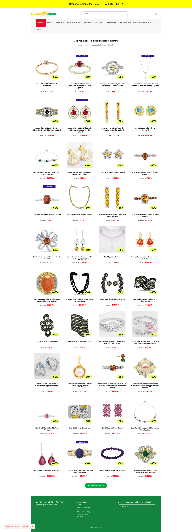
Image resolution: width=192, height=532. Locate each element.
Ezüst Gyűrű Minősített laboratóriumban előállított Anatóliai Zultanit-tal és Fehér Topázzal (112, 386)
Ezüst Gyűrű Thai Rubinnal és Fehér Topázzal (47, 429)
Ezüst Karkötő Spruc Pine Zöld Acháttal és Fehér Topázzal (47, 173)
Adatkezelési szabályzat (84, 512)
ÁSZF (78, 509)
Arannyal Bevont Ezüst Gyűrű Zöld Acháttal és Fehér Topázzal (145, 471)
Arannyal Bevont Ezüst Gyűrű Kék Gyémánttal (47, 85)
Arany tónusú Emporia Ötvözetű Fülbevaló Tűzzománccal (79, 173)
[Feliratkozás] (153, 507)
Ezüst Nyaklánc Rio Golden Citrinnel (80, 215)
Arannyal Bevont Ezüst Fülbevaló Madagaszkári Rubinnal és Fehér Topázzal (79, 130)
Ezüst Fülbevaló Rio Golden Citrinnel (112, 172)
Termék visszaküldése (83, 507)
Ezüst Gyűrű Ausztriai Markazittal (47, 341)
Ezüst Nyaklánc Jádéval (112, 257)
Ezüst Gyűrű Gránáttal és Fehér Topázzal (47, 215)
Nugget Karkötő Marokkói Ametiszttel (112, 470)
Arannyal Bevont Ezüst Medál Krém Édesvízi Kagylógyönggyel (80, 385)
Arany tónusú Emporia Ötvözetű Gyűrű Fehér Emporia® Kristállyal (112, 342)
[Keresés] (127, 13)
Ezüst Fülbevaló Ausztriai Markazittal (112, 299)
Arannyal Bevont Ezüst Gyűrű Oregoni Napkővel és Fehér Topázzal (47, 300)
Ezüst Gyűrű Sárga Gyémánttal (79, 428)
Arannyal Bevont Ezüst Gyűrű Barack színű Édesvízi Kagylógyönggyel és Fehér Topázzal (145, 386)
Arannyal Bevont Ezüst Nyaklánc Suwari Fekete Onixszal (79, 300)
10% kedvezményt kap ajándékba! (17, 526)
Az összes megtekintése (96, 485)
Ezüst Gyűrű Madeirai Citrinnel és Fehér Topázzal (145, 173)
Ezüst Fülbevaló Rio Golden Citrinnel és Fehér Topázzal (112, 216)
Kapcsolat (80, 517)
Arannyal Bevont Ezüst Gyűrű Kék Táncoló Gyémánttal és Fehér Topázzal (47, 129)
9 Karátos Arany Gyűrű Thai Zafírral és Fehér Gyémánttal (79, 471)
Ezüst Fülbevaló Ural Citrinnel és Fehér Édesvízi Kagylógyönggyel (80, 258)
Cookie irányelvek (82, 514)
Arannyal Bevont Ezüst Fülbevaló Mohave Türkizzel (145, 258)
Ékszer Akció (98, 528)
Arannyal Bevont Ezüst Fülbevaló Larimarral (145, 129)
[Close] (33, 526)
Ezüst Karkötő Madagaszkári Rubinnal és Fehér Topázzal (145, 429)
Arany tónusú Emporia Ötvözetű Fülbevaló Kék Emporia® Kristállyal (46, 385)
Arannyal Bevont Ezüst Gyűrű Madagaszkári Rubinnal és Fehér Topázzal (80, 86)
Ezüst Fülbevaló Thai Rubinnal (112, 428)
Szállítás (79, 505)
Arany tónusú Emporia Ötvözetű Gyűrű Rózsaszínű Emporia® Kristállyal (145, 342)
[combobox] (105, 13)
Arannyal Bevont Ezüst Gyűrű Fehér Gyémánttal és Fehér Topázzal (112, 85)
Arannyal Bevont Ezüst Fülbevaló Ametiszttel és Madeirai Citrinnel (112, 129)
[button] (74, 22)
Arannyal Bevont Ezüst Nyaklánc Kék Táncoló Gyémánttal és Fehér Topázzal (145, 85)
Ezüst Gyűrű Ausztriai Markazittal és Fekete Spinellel (145, 300)
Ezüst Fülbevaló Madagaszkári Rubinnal (47, 470)
